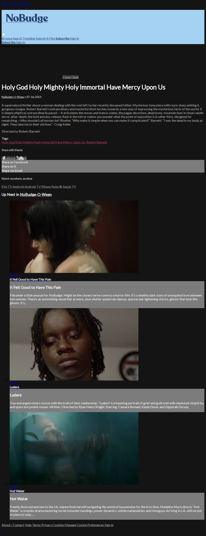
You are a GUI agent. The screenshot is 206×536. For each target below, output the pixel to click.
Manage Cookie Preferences (85, 525)
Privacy (47, 525)
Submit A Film (45, 38)
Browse (7, 38)
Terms (36, 525)
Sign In (20, 42)
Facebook (9, 158)
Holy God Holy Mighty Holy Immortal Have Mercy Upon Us (43, 142)
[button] (3, 34)
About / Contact (13, 525)
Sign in (74, 38)
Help (28, 525)
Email (23, 158)
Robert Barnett (96, 142)
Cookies (59, 525)
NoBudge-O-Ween (13, 97)
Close (67, 77)
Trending (29, 38)
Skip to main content (16, 3)
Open (75, 77)
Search (18, 38)
